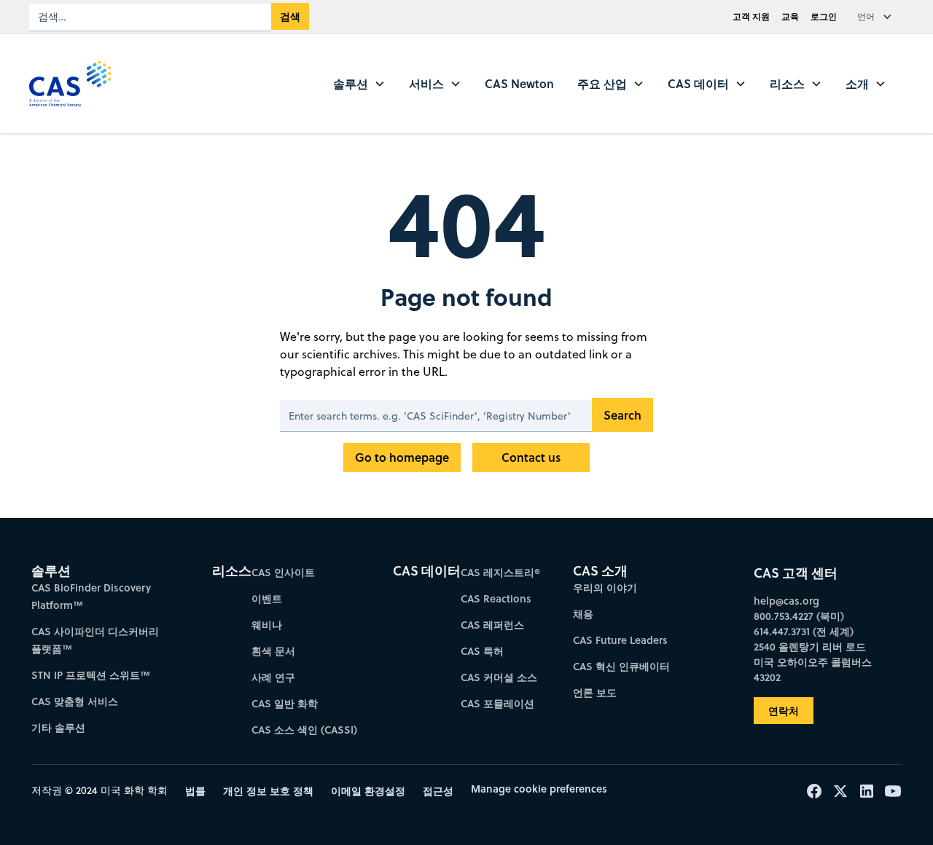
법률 (195, 790)
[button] (877, 16)
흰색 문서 (273, 651)
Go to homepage (402, 457)
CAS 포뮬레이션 (497, 703)
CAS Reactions (496, 598)
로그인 (824, 16)
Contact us (531, 457)
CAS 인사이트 (283, 572)
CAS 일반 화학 (284, 703)
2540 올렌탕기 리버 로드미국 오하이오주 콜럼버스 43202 (813, 662)
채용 (583, 613)
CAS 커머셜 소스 (499, 677)
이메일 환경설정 (368, 790)
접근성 (438, 790)
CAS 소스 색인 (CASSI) (304, 729)
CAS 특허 (482, 651)
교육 (790, 16)
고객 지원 (751, 16)
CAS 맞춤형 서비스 (74, 701)
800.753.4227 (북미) (799, 616)
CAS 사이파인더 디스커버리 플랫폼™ (95, 640)
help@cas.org (786, 600)
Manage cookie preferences (539, 788)
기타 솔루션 (58, 727)
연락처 (783, 710)
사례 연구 (273, 677)
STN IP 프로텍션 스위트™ (90, 675)
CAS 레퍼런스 (492, 624)
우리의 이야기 (605, 587)
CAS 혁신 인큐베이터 (621, 666)
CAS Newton (519, 83)
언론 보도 (595, 692)
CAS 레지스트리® (500, 572)
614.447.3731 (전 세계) (804, 631)
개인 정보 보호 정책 (268, 790)
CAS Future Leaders (620, 640)
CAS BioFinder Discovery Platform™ (91, 596)
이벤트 (266, 598)
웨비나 (266, 624)
